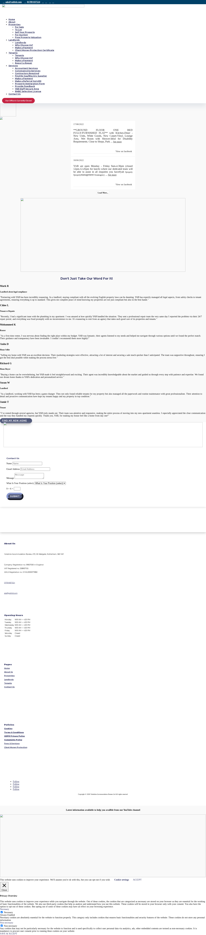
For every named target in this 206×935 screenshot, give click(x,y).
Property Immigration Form (30, 83)
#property (129, 172)
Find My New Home (14, 420)
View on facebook (124, 151)
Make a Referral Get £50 (28, 81)
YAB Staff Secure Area (27, 89)
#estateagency (99, 175)
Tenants (13, 53)
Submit (15, 496)
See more (117, 142)
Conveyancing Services (27, 71)
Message (10, 478)
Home (12, 19)
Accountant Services (26, 68)
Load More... (103, 193)
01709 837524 (33, 2)
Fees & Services (12, 744)
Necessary (8, 912)
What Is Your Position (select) (20, 483)
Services (13, 65)
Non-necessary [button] (6, 922)
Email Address (13, 469)
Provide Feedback (25, 86)
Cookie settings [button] (121, 880)
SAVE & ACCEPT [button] (8, 933)
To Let (18, 29)
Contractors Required (27, 73)
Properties (14, 24)
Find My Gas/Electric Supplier (31, 76)
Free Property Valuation (28, 37)
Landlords (14, 40)
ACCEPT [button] (137, 880)
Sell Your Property (25, 32)
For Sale (19, 27)
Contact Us (15, 94)
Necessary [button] (4, 909)
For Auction (21, 35)
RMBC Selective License (28, 91)
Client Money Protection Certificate (34, 50)
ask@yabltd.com (13, 2)
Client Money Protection (15, 747)
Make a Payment (24, 47)
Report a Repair (23, 63)
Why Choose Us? (24, 45)
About (12, 22)
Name (9, 463)
